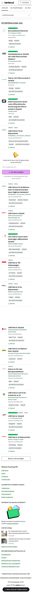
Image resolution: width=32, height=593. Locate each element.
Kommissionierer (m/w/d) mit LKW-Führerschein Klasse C (18, 56)
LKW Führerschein (11, 23)
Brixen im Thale (14, 405)
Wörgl (11, 40)
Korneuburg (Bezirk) (7, 491)
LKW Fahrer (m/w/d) (16, 327)
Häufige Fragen (7, 574)
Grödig (11, 88)
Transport (4, 476)
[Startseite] (9, 2)
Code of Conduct (25, 578)
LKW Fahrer (4, 470)
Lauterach (12, 359)
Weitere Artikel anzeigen (9, 546)
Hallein (11, 297)
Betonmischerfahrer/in (18, 31)
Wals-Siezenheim (14, 249)
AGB (28, 574)
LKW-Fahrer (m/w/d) (16, 213)
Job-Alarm (28, 8)
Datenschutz (4, 578)
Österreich (12, 200)
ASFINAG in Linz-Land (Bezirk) (10, 563)
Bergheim (12, 424)
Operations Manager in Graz (10, 566)
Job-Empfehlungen (16, 8)
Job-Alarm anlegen (17, 172)
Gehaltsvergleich (12, 523)
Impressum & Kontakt (19, 574)
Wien (10, 117)
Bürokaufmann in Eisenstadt (10, 560)
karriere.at (21, 551)
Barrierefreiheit (14, 578)
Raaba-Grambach (7, 497)
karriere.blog (6, 528)
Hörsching (12, 445)
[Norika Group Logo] (16, 585)
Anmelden (25, 2)
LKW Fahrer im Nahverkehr (19, 437)
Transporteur (5, 479)
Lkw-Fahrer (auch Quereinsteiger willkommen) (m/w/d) (18, 239)
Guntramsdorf (6, 494)
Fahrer (3, 473)
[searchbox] (16, 15)
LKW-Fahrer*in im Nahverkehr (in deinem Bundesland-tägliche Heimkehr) (19, 189)
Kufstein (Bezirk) (14, 67)
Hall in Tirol (12, 337)
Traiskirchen (5, 488)
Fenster (3, 557)
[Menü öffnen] (2, 3)
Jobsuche (4, 8)
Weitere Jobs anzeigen (16, 458)
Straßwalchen (6, 554)
